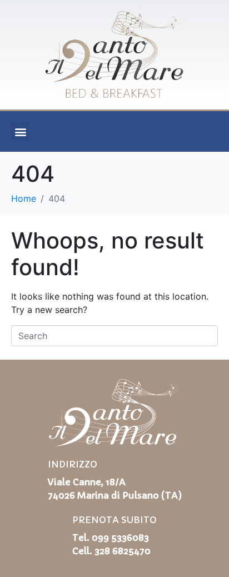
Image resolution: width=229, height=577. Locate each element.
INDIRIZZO (72, 464)
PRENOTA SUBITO (114, 519)
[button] (20, 131)
